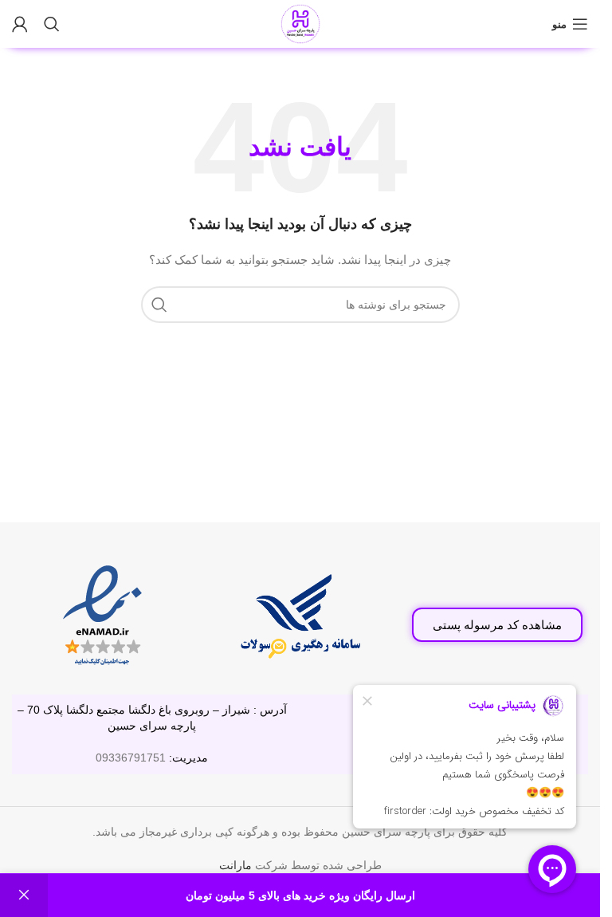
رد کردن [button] (24, 895)
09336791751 (131, 757)
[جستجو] (52, 24)
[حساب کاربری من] (20, 24)
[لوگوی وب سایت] (300, 23)
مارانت (235, 865)
